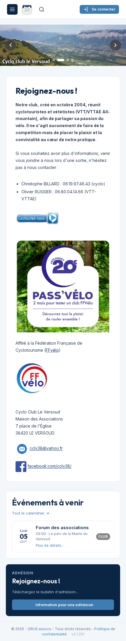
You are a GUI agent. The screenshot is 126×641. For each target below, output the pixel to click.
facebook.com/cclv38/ (49, 466)
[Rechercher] (41, 9)
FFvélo (52, 350)
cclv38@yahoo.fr (46, 448)
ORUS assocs (39, 629)
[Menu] (12, 9)
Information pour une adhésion (64, 604)
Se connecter (103, 9)
